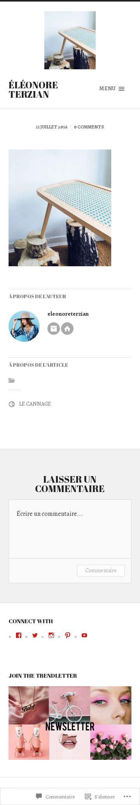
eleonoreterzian (68, 313)
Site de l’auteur (67, 328)
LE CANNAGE (35, 404)
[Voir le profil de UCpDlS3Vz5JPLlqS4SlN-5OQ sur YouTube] (84, 635)
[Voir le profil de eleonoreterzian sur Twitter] (35, 635)
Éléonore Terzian (33, 89)
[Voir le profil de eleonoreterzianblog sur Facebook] (19, 635)
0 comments (89, 127)
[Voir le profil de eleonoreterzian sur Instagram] (51, 635)
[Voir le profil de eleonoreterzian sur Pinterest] (68, 635)
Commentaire (101, 570)
